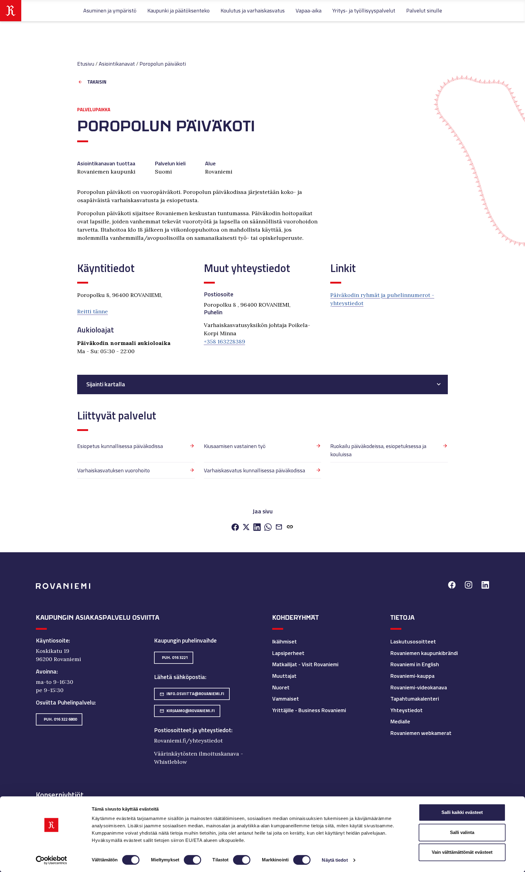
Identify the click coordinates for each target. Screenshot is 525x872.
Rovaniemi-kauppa (412, 676)
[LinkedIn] (257, 527)
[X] (246, 527)
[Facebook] (235, 527)
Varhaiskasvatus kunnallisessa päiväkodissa (254, 470)
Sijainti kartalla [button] (105, 384)
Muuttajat (284, 676)
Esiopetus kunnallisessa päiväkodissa (120, 446)
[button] (289, 527)
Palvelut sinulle (424, 10)
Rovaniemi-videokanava (418, 687)
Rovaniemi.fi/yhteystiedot (188, 740)
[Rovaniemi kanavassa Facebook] (452, 585)
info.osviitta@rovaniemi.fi (192, 694)
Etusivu (85, 64)
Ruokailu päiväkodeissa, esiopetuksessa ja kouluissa (378, 450)
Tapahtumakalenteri (414, 698)
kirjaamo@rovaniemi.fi (187, 711)
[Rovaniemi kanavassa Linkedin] (485, 585)
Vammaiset (285, 698)
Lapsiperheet (288, 653)
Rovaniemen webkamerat (420, 733)
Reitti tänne (92, 311)
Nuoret (281, 687)
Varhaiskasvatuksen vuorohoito (113, 470)
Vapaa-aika (308, 10)
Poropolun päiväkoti (162, 64)
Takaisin (96, 82)
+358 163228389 (224, 341)
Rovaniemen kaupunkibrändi (424, 653)
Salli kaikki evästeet (462, 812)
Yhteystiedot (406, 710)
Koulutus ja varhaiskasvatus (253, 10)
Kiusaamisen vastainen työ (235, 446)
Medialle (400, 721)
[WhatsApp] (268, 527)
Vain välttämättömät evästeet (462, 852)
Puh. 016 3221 (175, 657)
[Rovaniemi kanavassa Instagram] (468, 585)
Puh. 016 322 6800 (60, 719)
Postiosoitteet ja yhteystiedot (192, 730)
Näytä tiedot (335, 860)
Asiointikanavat (117, 64)
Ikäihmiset (284, 641)
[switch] (192, 860)
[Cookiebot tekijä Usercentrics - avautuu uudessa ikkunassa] (51, 860)
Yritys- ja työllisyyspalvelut (363, 10)
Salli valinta (462, 832)
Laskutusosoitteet (413, 641)
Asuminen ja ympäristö (109, 10)
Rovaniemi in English (414, 664)
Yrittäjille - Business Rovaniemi (309, 710)
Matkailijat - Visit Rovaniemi (305, 664)
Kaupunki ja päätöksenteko (178, 10)
